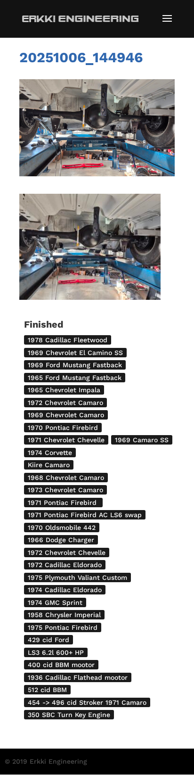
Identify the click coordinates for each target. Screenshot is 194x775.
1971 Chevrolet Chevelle (66, 440)
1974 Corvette (50, 452)
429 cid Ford (48, 639)
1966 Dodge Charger (61, 540)
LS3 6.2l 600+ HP (56, 652)
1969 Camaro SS (142, 440)
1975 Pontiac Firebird (62, 627)
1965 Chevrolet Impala (64, 390)
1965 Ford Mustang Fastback (74, 377)
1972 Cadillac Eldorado (65, 565)
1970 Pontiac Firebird (63, 427)
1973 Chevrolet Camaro (65, 490)
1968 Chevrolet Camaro (66, 477)
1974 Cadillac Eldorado (65, 590)
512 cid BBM (47, 689)
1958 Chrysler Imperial (64, 614)
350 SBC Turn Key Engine (69, 714)
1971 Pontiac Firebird (63, 502)
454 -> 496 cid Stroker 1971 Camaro (87, 702)
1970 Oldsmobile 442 (62, 527)
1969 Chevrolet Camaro (66, 415)
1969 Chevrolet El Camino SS (75, 352)
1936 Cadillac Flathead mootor (78, 677)
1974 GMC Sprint (55, 602)
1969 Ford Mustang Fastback (75, 365)
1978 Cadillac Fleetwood (67, 340)
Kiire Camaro (49, 465)
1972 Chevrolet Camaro (65, 402)
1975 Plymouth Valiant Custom (77, 577)
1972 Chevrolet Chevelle (66, 552)
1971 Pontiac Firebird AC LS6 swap (85, 515)
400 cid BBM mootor (61, 664)
